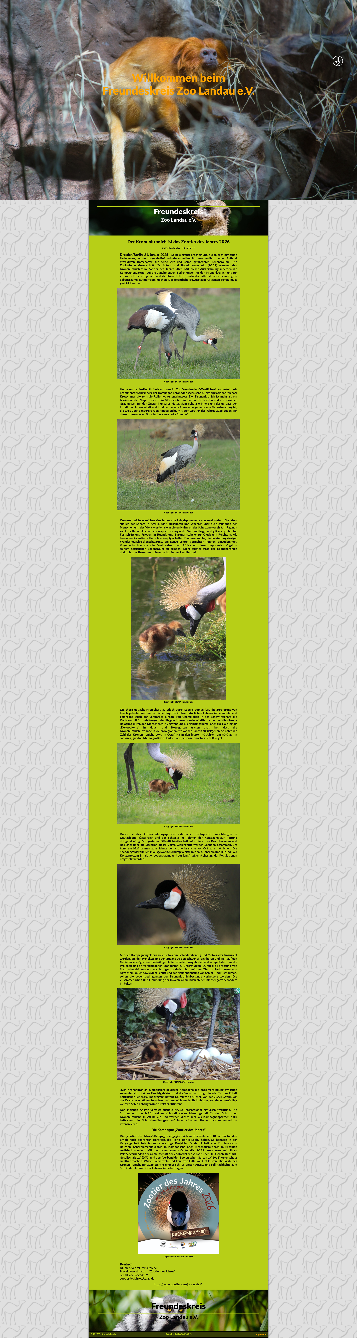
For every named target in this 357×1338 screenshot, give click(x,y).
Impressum (261, 1334)
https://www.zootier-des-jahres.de (176, 1284)
